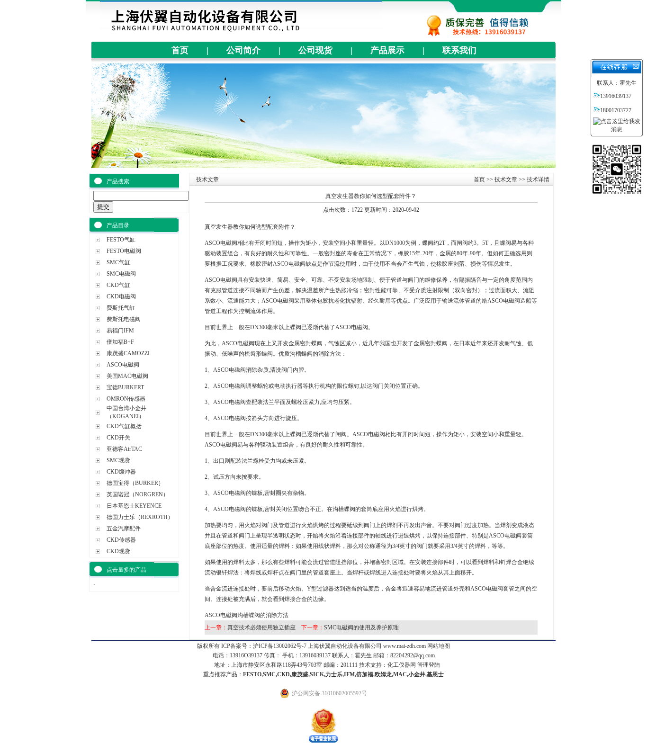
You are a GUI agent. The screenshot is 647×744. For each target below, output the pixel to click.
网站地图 (438, 646)
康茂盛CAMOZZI (128, 353)
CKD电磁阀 (121, 296)
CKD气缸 (118, 285)
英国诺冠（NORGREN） (138, 494)
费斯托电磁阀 (124, 319)
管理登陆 (428, 665)
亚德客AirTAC (124, 449)
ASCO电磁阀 (123, 364)
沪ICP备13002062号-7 (279, 646)
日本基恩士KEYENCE (134, 505)
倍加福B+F (120, 342)
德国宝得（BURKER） (135, 483)
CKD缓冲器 (121, 471)
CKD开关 (118, 437)
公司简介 (243, 50)
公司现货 (315, 50)
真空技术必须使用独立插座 (261, 627)
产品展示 (387, 50)
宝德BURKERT (125, 387)
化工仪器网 (401, 665)
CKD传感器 (121, 540)
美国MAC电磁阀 (127, 376)
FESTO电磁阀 (124, 251)
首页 (180, 50)
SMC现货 (118, 460)
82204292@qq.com (412, 655)
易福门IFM (120, 330)
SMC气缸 (118, 262)
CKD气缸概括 (124, 426)
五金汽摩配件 (124, 528)
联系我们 (459, 50)
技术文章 (505, 179)
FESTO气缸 (121, 239)
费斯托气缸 (121, 308)
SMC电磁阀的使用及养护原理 (361, 627)
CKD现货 (118, 551)
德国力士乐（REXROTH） (140, 517)
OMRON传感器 (126, 398)
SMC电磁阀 (121, 273)
